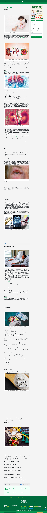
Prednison (10, 329)
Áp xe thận (22, 492)
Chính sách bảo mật (23, 503)
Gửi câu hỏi (36, 36)
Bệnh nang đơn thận (23, 488)
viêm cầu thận (22, 90)
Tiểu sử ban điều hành (23, 501)
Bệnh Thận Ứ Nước (23, 493)
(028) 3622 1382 (7, 506)
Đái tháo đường (8, 140)
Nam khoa (33, 28)
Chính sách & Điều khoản (24, 502)
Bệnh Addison (15, 493)
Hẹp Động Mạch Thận (8, 493)
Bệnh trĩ (39, 29)
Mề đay (33, 29)
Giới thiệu (22, 499)
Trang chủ (5, 5)
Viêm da (39, 28)
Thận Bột (14, 488)
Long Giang (8, 484)
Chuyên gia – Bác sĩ (23, 500)
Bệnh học (7, 5)
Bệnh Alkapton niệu (15, 492)
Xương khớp (39, 30)
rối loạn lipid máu (22, 37)
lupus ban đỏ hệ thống (10, 97)
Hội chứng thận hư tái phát (13, 243)
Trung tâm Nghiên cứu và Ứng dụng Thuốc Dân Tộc (23, 1)
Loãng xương (8, 281)
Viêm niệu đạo (7, 492)
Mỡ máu (33, 32)
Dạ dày (32, 30)
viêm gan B (16, 136)
